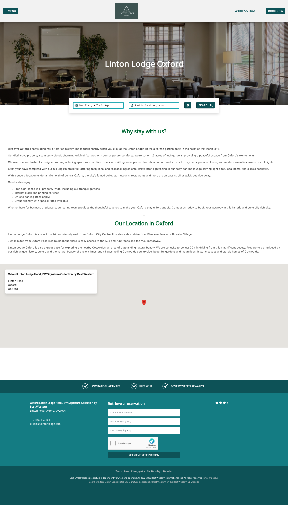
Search (204, 105)
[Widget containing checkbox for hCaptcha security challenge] (133, 443)
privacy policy (210, 477)
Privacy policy (138, 471)
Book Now (275, 11)
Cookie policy (153, 471)
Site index (167, 471)
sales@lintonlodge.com (46, 424)
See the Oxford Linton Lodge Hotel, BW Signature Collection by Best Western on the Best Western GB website (144, 481)
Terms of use (122, 471)
